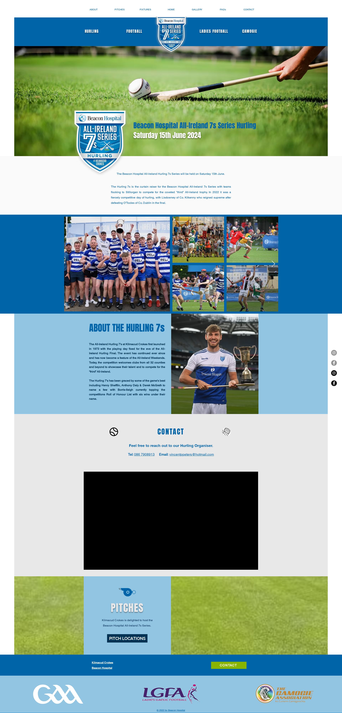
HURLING (93, 31)
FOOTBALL (134, 31)
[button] (94, 9)
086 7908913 (144, 454)
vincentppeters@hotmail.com (191, 454)
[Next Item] (273, 264)
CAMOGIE (248, 31)
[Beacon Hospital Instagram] (334, 353)
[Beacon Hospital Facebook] (334, 363)
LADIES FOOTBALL (215, 31)
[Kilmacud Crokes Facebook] (334, 383)
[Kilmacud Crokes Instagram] (334, 373)
